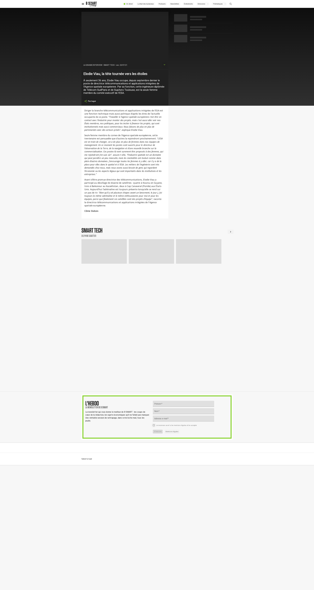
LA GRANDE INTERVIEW (92, 65)
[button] (128, 4)
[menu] (83, 4)
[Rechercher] (231, 4)
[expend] (164, 65)
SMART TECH (109, 65)
